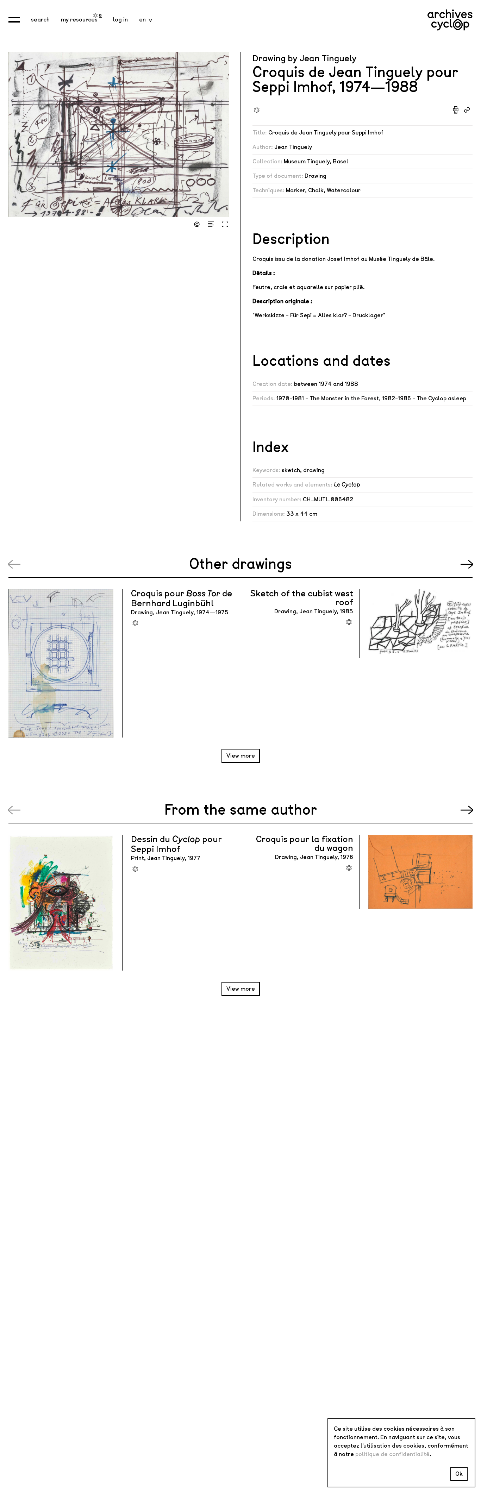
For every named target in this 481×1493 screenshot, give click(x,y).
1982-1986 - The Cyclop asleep (424, 398)
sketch (291, 470)
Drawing (315, 175)
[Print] (455, 110)
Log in (120, 19)
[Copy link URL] (467, 110)
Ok (459, 1473)
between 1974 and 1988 (326, 384)
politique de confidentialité (392, 1454)
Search (40, 19)
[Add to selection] (256, 110)
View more (240, 755)
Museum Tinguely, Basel (316, 161)
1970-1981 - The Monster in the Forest (327, 398)
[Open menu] (14, 19)
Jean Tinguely (293, 147)
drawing (314, 470)
